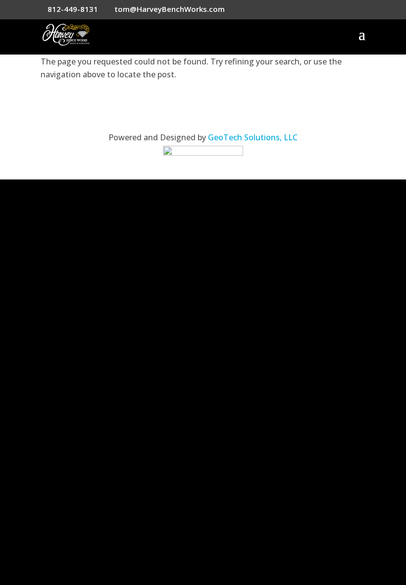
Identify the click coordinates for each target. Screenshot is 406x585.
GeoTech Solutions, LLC (253, 137)
